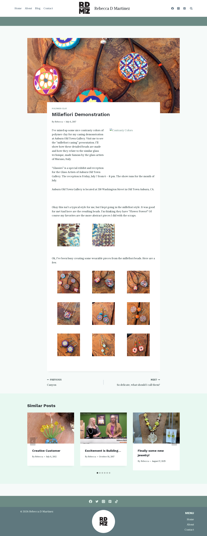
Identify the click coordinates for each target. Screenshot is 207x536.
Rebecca (59, 121)
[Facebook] (172, 8)
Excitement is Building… (103, 450)
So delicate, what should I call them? (138, 382)
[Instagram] (178, 8)
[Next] (174, 441)
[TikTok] (116, 501)
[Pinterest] (184, 8)
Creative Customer (46, 450)
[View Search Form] (191, 8)
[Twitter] (97, 501)
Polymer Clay (59, 108)
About (28, 8)
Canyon (54, 382)
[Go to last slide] (32, 441)
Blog (37, 8)
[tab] (97, 473)
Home (18, 8)
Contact (48, 8)
